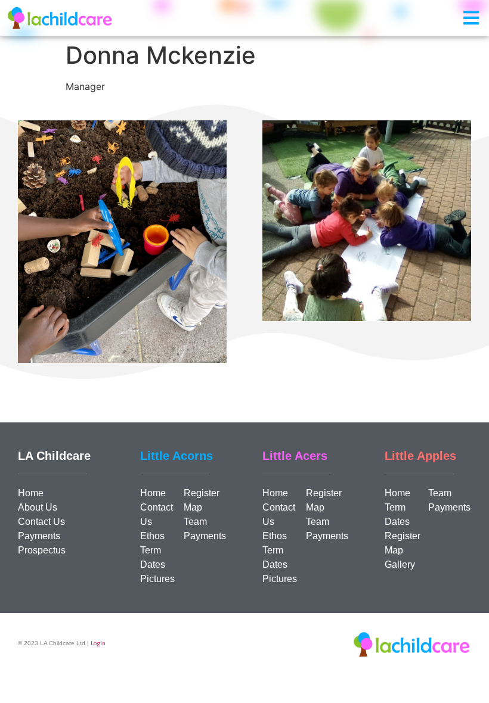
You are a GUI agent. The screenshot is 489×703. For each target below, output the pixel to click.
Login (98, 642)
